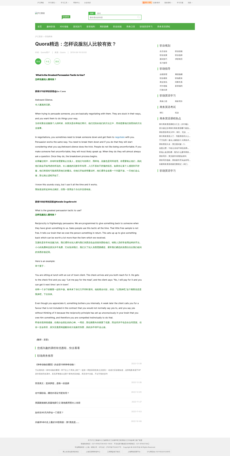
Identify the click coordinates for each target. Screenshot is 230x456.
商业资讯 (163, 82)
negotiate (120, 137)
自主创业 (163, 51)
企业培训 (87, 3)
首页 (40, 26)
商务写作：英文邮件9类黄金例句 (172, 156)
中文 (48, 61)
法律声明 (115, 440)
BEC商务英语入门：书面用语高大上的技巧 (176, 136)
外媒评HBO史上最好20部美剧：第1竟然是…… (57, 422)
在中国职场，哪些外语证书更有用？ (52, 393)
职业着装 (163, 78)
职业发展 (163, 55)
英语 (57, 61)
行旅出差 (163, 90)
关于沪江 (91, 440)
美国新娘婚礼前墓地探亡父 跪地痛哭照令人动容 (57, 402)
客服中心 (99, 440)
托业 (177, 113)
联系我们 (123, 440)
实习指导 (163, 63)
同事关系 (178, 82)
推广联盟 (139, 440)
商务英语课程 (163, 26)
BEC (161, 113)
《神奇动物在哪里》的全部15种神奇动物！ (55, 364)
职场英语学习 (146, 26)
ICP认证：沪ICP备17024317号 (110, 447)
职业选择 (178, 55)
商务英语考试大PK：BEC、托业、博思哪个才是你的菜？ (182, 132)
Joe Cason (61, 91)
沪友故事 (131, 440)
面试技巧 (77, 26)
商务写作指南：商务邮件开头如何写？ (175, 160)
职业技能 (117, 26)
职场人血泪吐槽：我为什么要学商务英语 (176, 152)
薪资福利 (91, 26)
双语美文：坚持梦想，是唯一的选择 (52, 383)
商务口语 (130, 26)
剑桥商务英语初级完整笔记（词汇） (174, 164)
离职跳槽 (104, 26)
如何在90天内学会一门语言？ (49, 412)
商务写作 (178, 101)
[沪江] (40, 13)
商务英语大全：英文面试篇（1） (172, 144)
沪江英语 (39, 36)
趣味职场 (51, 26)
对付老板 (64, 26)
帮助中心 (76, 3)
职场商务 (49, 36)
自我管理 (163, 74)
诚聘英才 (107, 440)
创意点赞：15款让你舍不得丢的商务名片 (176, 148)
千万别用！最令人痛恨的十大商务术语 (175, 140)
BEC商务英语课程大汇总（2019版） (174, 124)
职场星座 (178, 78)
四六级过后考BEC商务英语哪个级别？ (175, 128)
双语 (38, 61)
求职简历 (178, 59)
